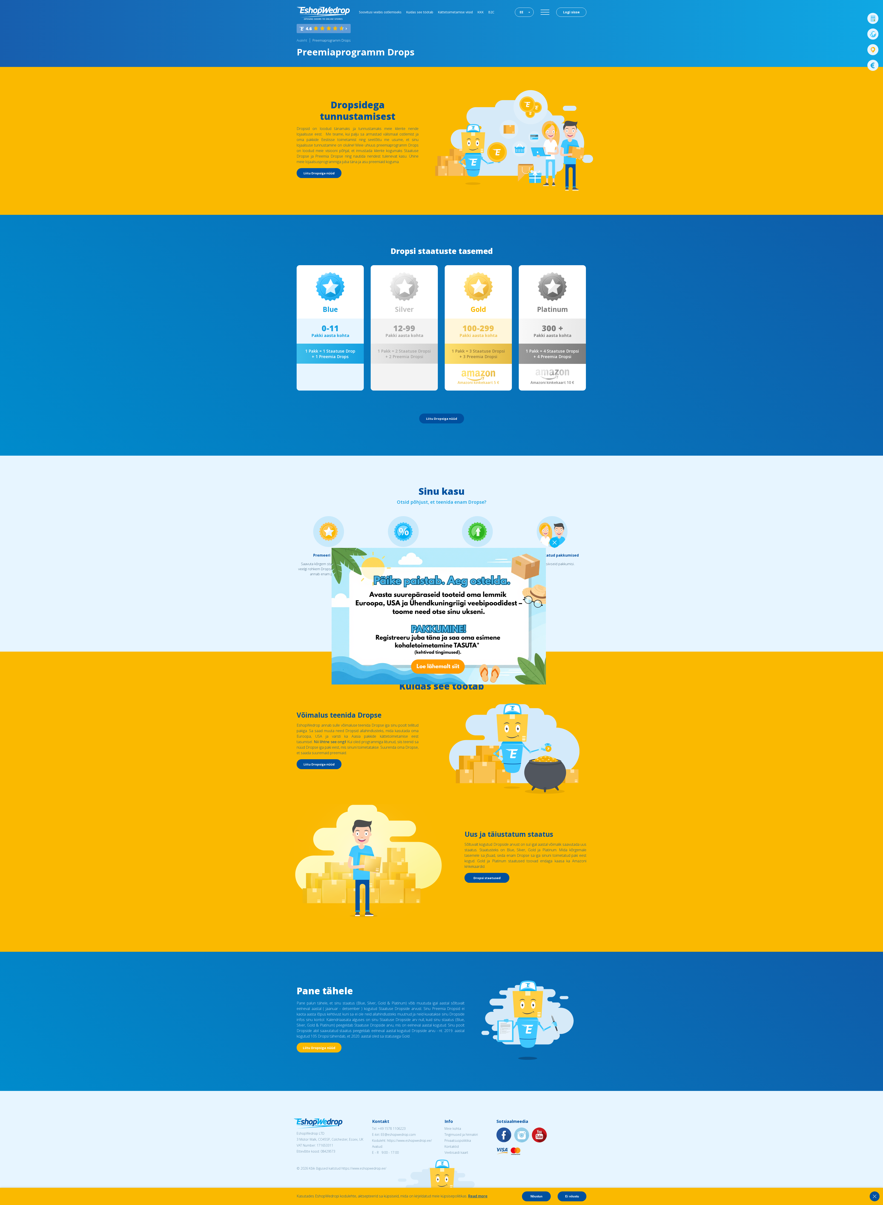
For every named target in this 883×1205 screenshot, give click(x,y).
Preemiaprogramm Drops (331, 40)
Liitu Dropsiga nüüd (319, 173)
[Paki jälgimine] (872, 49)
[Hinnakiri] (872, 65)
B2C (491, 12)
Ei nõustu (572, 1196)
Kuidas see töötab (419, 12)
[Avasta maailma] (872, 34)
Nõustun (536, 1196)
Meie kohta (452, 1128)
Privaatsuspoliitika (457, 1140)
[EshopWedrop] (323, 13)
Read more (477, 1196)
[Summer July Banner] (9, 1179)
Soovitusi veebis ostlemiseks (380, 12)
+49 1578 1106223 (392, 1128)
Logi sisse (571, 12)
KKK (480, 12)
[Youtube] (539, 1135)
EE (521, 12)
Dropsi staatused (487, 878)
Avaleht (302, 40)
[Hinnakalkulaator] (872, 18)
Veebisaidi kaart (456, 1152)
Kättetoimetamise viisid (455, 12)
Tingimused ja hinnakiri (461, 1134)
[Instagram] (521, 1135)
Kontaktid (451, 1146)
